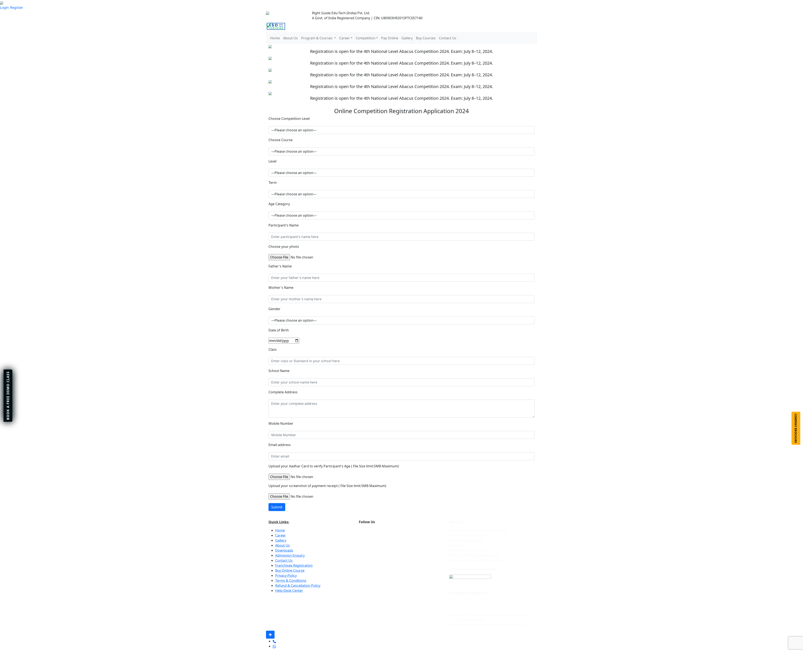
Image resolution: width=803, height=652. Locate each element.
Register (16, 7)
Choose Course (281, 140)
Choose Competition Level (289, 118)
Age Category (279, 204)
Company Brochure (796, 428)
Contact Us (447, 38)
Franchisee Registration (294, 565)
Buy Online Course (289, 570)
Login (4, 7)
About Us (290, 38)
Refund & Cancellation (293, 585)
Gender (274, 309)
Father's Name (280, 266)
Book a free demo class (8, 395)
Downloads (284, 550)
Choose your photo (284, 246)
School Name (279, 370)
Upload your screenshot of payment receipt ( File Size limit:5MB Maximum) (327, 485)
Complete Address (283, 392)
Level (272, 161)
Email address (280, 444)
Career (280, 535)
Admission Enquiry (290, 555)
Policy (315, 585)
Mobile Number (281, 423)
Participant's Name (284, 225)
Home (275, 38)
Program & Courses (316, 38)
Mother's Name (281, 287)
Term (273, 182)
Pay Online (389, 38)
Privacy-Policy (286, 575)
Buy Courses (426, 38)
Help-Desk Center (289, 590)
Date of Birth (279, 330)
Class (273, 349)
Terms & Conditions (290, 580)
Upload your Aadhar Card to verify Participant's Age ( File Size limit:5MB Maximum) (334, 466)
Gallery (407, 38)
